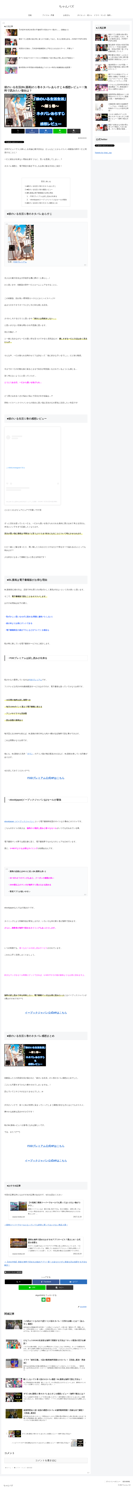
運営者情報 (126, 1481)
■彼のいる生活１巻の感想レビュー (40, 189)
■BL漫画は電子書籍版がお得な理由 (40, 193)
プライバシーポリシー (113, 1481)
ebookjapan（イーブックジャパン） (19, 821)
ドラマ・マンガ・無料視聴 (14, 1272)
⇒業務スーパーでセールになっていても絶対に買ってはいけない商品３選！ (36, 1225)
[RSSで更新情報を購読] (48, 1300)
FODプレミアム (20, 262)
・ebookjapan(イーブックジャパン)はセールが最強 (48, 200)
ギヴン (30, 754)
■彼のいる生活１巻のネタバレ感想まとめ (42, 203)
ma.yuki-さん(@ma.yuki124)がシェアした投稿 (21, 501)
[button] (74, 131)
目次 (43, 181)
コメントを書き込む (46, 1460)
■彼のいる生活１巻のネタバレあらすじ (41, 186)
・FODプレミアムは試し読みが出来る (43, 196)
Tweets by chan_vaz (103, 153)
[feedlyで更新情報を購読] (43, 1300)
